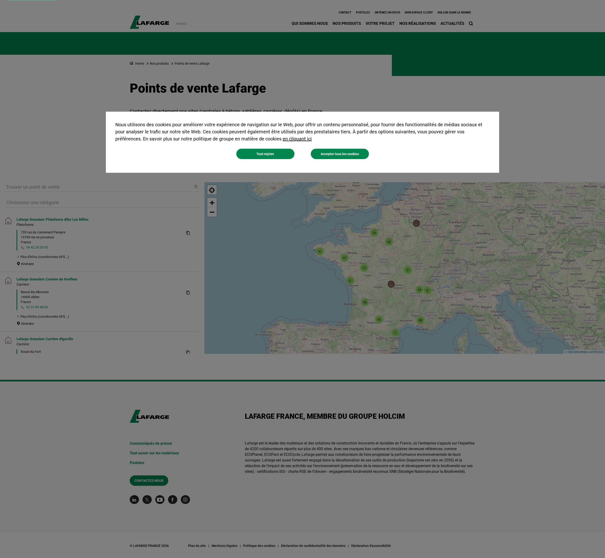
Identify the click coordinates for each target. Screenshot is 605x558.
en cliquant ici (297, 139)
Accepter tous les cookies (340, 154)
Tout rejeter (265, 154)
